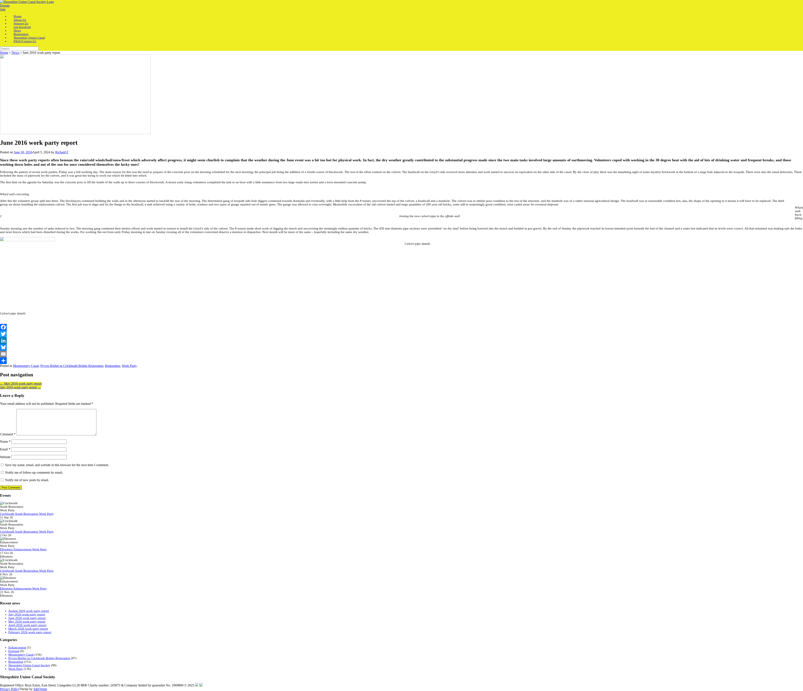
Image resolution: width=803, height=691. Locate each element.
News (15, 52)
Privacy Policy (9, 689)
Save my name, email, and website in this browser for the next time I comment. (57, 465)
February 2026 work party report (29, 632)
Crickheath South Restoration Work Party (27, 513)
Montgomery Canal (26, 366)
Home (4, 52)
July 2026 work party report (26, 614)
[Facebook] (401, 327)
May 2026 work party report (26, 621)
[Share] (401, 360)
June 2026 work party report (27, 618)
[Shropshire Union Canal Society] (27, 2)
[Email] (401, 354)
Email (5, 449)
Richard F (61, 152)
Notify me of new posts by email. (27, 480)
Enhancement (17, 647)
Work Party (129, 366)
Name (5, 441)
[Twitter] (401, 334)
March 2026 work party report (28, 628)
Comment (7, 434)
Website (5, 457)
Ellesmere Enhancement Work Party (23, 549)
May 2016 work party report (21, 383)
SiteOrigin (40, 689)
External (13, 651)
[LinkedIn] (401, 340)
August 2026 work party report (28, 611)
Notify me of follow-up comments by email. (34, 472)
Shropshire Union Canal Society (29, 665)
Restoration (112, 366)
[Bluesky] (401, 347)
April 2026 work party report (27, 625)
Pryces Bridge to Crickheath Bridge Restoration (71, 366)
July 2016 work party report (20, 387)
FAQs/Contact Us (25, 41)
